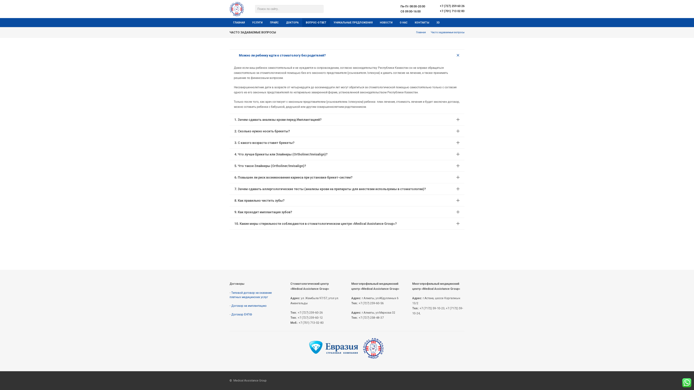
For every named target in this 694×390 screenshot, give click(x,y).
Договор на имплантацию (249, 305)
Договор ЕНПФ (241, 314)
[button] (264, 22)
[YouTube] (461, 22)
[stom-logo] (237, 9)
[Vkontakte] (448, 22)
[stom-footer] (347, 348)
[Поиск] (320, 9)
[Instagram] (455, 22)
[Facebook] (442, 380)
